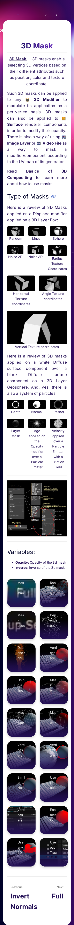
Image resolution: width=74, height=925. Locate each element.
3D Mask (18, 58)
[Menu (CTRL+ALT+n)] (18, 15)
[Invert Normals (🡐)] (46, 15)
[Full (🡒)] (56, 15)
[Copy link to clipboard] (53, 196)
